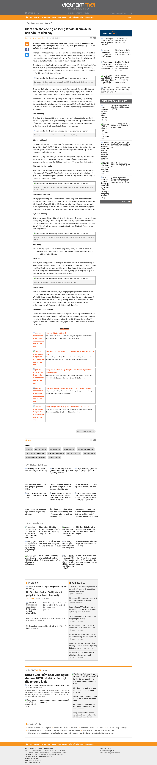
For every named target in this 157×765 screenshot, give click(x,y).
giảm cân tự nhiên (54, 457)
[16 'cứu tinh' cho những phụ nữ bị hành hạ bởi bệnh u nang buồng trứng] (31, 562)
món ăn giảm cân (69, 449)
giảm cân (29, 449)
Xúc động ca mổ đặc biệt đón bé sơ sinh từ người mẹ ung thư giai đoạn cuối (50, 543)
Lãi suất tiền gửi (88, 730)
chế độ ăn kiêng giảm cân (85, 449)
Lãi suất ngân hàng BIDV (59, 733)
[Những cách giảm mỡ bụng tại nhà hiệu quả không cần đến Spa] (38, 420)
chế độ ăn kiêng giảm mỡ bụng (35, 453)
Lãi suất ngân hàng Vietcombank (103, 733)
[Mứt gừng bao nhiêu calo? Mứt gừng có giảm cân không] (36, 471)
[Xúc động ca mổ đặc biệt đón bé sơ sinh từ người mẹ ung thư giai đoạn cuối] (31, 547)
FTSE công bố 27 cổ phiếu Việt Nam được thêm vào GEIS (122, 40)
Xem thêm (126, 202)
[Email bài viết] (94, 38)
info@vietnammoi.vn (35, 760)
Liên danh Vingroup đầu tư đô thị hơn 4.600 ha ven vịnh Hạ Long (120, 107)
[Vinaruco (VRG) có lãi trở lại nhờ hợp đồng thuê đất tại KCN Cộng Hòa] (105, 131)
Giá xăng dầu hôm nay (61, 728)
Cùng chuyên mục (35, 523)
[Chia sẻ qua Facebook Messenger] (27, 55)
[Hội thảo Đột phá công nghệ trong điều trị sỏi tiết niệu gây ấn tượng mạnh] (68, 532)
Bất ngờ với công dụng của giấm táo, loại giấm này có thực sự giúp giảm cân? (60, 486)
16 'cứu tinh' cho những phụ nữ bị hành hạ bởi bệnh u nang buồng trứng (49, 558)
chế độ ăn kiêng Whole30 (56, 453)
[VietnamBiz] (109, 33)
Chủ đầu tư (62, 17)
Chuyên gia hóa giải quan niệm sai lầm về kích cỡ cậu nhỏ (86, 543)
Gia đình (39, 23)
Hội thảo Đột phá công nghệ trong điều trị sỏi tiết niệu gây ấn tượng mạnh (85, 530)
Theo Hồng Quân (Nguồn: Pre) (35, 38)
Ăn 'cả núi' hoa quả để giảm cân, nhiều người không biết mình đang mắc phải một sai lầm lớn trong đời (61, 512)
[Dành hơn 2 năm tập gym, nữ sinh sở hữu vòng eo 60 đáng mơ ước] (38, 401)
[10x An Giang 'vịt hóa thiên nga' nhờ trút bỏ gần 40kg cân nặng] (36, 498)
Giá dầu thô (74, 728)
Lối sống (30, 23)
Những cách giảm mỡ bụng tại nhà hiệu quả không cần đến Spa (67, 406)
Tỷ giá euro (100, 728)
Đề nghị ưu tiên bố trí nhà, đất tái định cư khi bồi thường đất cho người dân (84, 707)
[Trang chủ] (27, 17)
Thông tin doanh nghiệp (114, 101)
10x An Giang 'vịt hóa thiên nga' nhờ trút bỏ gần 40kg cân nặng (35, 511)
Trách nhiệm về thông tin (32, 762)
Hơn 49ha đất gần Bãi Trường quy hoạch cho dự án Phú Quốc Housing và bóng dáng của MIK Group (120, 180)
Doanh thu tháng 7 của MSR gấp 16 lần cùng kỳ (122, 90)
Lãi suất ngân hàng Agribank (104, 730)
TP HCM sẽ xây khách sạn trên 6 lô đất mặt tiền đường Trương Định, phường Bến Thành (83, 589)
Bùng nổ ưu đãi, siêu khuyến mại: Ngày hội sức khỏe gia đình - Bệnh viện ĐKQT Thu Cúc (49, 530)
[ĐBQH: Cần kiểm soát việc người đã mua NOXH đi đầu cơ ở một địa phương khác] (32, 608)
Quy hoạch (34, 17)
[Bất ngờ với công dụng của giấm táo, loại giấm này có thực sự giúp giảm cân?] (61, 473)
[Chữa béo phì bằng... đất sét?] (38, 346)
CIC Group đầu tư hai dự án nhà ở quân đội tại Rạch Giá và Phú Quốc (85, 698)
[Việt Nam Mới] (78, 6)
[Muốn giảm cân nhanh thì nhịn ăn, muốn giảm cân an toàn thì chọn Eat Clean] (38, 365)
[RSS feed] (38, 13)
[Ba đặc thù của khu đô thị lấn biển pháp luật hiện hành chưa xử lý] (46, 588)
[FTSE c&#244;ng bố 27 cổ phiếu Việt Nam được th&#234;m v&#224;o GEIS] (107, 42)
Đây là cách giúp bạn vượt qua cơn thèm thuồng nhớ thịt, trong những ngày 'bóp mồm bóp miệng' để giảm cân (86, 512)
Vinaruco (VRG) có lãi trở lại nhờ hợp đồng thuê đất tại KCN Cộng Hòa (120, 125)
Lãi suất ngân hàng (60, 730)
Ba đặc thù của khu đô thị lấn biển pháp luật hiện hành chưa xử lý (44, 594)
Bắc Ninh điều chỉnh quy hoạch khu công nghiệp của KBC (120, 164)
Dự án (54, 17)
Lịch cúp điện (47, 730)
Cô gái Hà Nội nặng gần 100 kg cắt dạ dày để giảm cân (86, 485)
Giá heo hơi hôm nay (87, 728)
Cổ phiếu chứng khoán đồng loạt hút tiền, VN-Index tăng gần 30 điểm (123, 52)
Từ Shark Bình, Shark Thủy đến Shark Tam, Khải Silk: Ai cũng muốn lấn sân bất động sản (121, 145)
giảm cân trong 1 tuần (73, 453)
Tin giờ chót (33, 583)
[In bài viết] (90, 38)
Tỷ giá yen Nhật (121, 728)
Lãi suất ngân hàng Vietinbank (79, 733)
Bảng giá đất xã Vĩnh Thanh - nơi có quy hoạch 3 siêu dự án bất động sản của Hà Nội (83, 609)
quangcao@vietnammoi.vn (112, 753)
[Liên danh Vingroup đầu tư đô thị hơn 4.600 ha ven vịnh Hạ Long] (105, 113)
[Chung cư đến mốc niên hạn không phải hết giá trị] (31, 703)
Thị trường (45, 17)
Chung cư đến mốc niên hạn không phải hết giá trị (54, 701)
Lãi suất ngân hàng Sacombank (38, 733)
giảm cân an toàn (55, 449)
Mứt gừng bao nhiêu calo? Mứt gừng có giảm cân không (35, 486)
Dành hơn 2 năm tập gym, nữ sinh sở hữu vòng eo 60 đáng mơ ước (68, 388)
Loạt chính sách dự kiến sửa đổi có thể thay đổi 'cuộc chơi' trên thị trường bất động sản (83, 645)
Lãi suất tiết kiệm (74, 730)
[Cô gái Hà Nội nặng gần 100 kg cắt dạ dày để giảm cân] (86, 471)
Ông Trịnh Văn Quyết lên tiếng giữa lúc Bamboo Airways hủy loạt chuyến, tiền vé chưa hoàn (122, 66)
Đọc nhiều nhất (78, 583)
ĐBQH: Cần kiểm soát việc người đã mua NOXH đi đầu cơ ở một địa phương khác (55, 605)
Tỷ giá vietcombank (34, 730)
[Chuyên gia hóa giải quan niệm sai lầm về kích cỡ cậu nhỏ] (68, 547)
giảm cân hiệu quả (40, 449)
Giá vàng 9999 (46, 728)
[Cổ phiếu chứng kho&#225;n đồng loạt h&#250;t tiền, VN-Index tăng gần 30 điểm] (107, 54)
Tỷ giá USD (110, 728)
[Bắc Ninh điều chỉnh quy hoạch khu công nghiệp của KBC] (105, 168)
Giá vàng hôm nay (34, 728)
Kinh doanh (89, 17)
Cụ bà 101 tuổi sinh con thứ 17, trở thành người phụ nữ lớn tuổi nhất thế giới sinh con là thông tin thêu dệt (86, 560)
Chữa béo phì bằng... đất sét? (55, 333)
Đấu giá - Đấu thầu (76, 17)
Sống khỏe (48, 23)
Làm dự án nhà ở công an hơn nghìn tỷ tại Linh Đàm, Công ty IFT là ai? (84, 690)
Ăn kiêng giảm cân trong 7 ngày (35, 457)
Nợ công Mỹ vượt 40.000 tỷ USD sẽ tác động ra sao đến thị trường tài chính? (122, 79)
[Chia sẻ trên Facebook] (27, 49)
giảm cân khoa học (89, 453)
